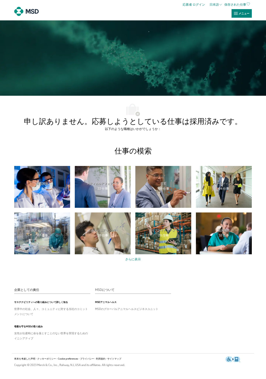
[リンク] (242, 13)
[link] (195, 4)
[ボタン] (133, 259)
